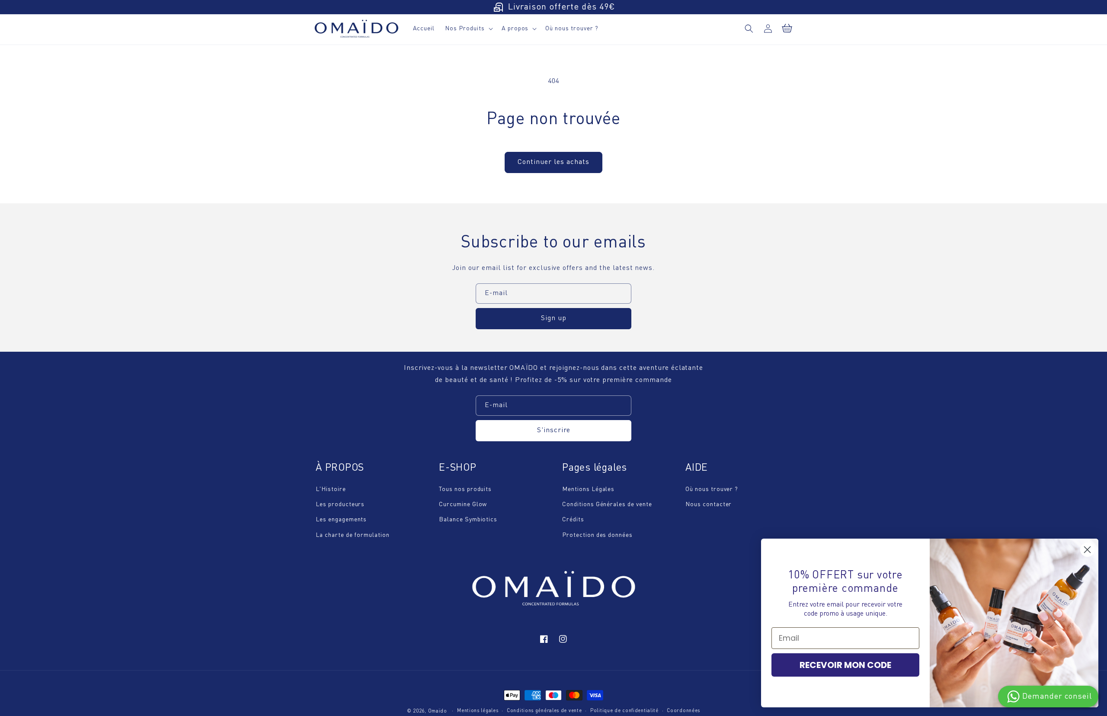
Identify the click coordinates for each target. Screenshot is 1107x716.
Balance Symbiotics (468, 520)
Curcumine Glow (463, 504)
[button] (748, 28)
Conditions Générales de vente (607, 504)
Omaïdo (437, 711)
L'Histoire (331, 489)
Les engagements (341, 520)
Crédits (573, 520)
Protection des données (597, 535)
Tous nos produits (465, 489)
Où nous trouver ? (711, 489)
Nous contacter (708, 504)
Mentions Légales (588, 489)
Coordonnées (683, 711)
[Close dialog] (1087, 549)
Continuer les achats (553, 162)
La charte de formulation (353, 535)
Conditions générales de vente (544, 711)
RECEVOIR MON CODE (845, 665)
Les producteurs (340, 504)
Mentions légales (477, 711)
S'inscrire (553, 430)
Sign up (553, 318)
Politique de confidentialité (624, 711)
